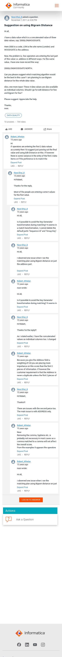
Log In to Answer (31, 500)
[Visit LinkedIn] (27, 645)
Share (49, 129)
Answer (28, 129)
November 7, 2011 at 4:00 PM (24, 20)
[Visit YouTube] (35, 645)
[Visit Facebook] (19, 645)
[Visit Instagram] (43, 645)
